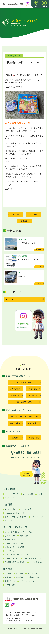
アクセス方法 (26, 509)
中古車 (39, 494)
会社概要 (8, 573)
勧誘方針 (8, 577)
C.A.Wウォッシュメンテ (14, 551)
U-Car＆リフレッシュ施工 (14, 547)
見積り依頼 (33, 389)
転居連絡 (15, 438)
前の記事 (16, 214)
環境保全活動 (32, 573)
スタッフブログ (37, 516)
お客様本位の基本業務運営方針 (27, 577)
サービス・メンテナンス (15, 527)
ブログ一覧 (33, 214)
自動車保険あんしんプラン (15, 562)
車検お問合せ (15, 423)
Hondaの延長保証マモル (32, 558)
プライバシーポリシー (28, 581)
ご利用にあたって (11, 584)
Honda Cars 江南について (14, 513)
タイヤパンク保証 (36, 562)
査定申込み (33, 395)
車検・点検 (24, 536)
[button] (44, 4)
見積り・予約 (24, 416)
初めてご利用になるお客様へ (16, 516)
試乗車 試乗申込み (24, 382)
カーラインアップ (11, 494)
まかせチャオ (10, 536)
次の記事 (24, 221)
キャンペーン (10, 498)
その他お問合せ (33, 438)
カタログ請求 (15, 389)
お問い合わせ (10, 581)
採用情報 (19, 573)
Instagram (8, 520)
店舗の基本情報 (11, 509)
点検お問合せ (33, 423)
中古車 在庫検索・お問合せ (24, 402)
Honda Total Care (11, 558)
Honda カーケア (11, 539)
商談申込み (15, 395)
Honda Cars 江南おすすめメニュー (18, 543)
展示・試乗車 (28, 494)
